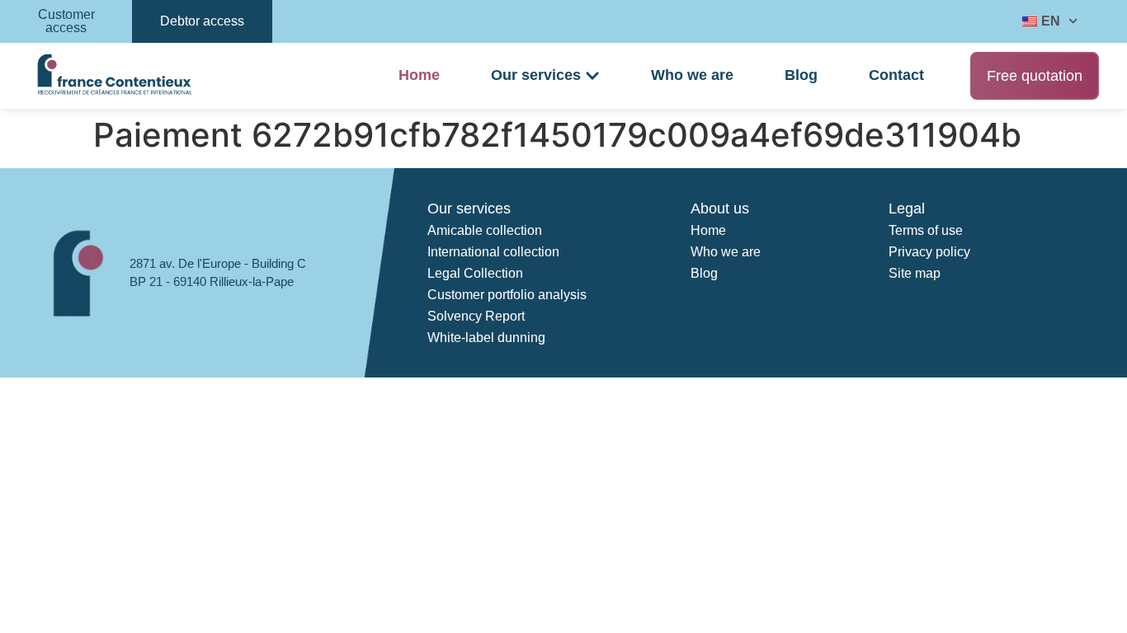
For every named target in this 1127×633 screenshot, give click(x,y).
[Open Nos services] (592, 76)
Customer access (66, 21)
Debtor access (202, 21)
